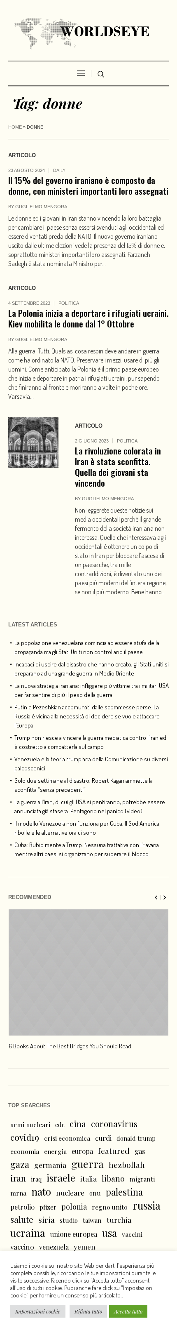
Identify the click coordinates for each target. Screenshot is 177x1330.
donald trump (136, 1138)
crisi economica (67, 1138)
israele (61, 1178)
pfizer (48, 1207)
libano (113, 1178)
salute (21, 1219)
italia (88, 1178)
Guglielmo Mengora (41, 206)
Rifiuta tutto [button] (88, 1311)
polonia (74, 1207)
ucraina (27, 1232)
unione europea (73, 1234)
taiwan (92, 1220)
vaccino (22, 1246)
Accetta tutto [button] (128, 1311)
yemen (84, 1246)
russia (147, 1205)
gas (140, 1151)
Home (15, 127)
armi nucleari (30, 1124)
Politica (68, 303)
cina (78, 1123)
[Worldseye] (88, 32)
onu (95, 1193)
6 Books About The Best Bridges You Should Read (70, 1046)
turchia (119, 1219)
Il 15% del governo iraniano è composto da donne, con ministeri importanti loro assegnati (88, 185)
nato (41, 1191)
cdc (60, 1124)
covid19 (24, 1137)
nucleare (70, 1192)
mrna (18, 1193)
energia (55, 1151)
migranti (142, 1179)
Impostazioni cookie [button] (38, 1311)
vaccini (132, 1234)
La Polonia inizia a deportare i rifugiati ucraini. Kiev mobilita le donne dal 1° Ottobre (88, 318)
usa (109, 1232)
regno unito (110, 1207)
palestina (124, 1192)
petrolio (22, 1207)
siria (46, 1219)
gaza (19, 1164)
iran (18, 1178)
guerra (87, 1164)
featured (114, 1150)
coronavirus (114, 1123)
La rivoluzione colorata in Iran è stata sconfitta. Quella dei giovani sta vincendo (118, 466)
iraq (36, 1179)
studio (69, 1220)
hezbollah (127, 1164)
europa (82, 1151)
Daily (59, 170)
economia (24, 1151)
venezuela (54, 1247)
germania (50, 1165)
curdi (103, 1137)
